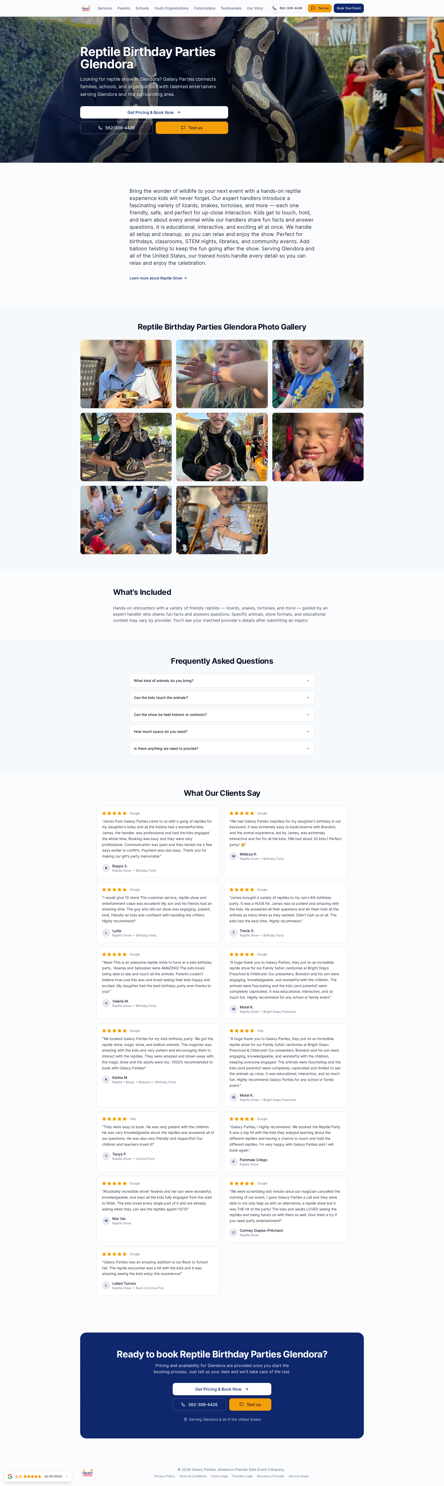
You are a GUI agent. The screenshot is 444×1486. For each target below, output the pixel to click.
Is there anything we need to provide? (166, 748)
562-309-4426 (291, 8)
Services (105, 8)
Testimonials (231, 8)
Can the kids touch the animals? (161, 697)
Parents (124, 8)
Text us (323, 8)
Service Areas (299, 1476)
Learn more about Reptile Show (156, 278)
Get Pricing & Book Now (150, 112)
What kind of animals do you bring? (163, 680)
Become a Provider (270, 1476)
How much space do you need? (160, 731)
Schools (142, 8)
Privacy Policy (164, 1476)
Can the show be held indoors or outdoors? (170, 714)
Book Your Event (349, 8)
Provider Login (242, 1476)
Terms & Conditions (193, 1476)
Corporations (205, 8)
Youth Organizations (171, 8)
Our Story (255, 8)
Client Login (219, 1476)
